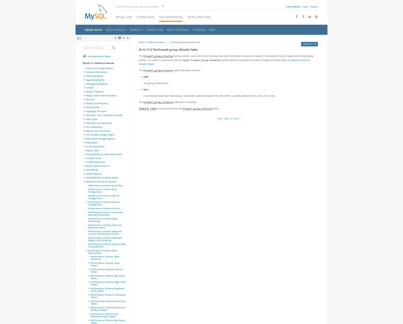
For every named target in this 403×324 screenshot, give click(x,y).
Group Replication (95, 146)
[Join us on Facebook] (296, 17)
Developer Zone (199, 17)
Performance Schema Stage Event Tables (108, 283)
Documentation (171, 17)
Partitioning (92, 169)
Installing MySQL (94, 76)
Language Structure (96, 111)
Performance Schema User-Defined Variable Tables (105, 315)
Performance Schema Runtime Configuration (104, 203)
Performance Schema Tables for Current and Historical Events (105, 232)
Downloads (145, 17)
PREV (221, 119)
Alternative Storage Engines (100, 138)
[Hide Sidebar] (79, 38)
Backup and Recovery (97, 103)
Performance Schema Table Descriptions (102, 252)
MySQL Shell (92, 150)
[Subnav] (84, 72)
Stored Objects (93, 173)
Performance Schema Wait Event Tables (108, 277)
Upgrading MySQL (95, 80)
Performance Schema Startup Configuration (103, 197)
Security (90, 99)
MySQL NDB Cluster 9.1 (98, 166)
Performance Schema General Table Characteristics (107, 245)
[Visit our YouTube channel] (315, 17)
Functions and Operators (99, 123)
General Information (96, 72)
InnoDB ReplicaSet (95, 162)
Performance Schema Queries (104, 208)
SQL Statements (94, 127)
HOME (226, 119)
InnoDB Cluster (94, 158)
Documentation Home (99, 56)
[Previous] (115, 38)
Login (305, 6)
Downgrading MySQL (97, 83)
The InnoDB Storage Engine (100, 134)
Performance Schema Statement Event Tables (108, 290)
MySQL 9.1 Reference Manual (152, 42)
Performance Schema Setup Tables (105, 264)
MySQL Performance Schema (101, 181)
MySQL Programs (95, 91)
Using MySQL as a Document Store (104, 154)
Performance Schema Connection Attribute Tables (108, 309)
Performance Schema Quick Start (105, 185)
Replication (92, 142)
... (167, 42)
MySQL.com (124, 17)
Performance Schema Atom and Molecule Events (105, 226)
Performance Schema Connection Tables (108, 302)
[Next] (128, 38)
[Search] (113, 48)
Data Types (91, 119)
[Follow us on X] (302, 17)
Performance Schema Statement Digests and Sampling (105, 239)
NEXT (236, 119)
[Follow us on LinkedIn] (309, 17)
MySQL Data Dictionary (98, 131)
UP (231, 119)
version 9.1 (308, 44)
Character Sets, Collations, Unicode (104, 115)
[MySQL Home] (96, 12)
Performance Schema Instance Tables (107, 270)
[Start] (119, 38)
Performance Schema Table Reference (105, 258)
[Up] (123, 38)
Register (314, 6)
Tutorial (90, 87)
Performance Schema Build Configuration (102, 190)
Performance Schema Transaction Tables (108, 296)
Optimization (92, 107)
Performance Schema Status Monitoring (103, 220)
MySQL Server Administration (101, 95)
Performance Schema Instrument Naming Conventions (105, 213)
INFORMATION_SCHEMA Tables (102, 177)
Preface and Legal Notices (99, 68)
